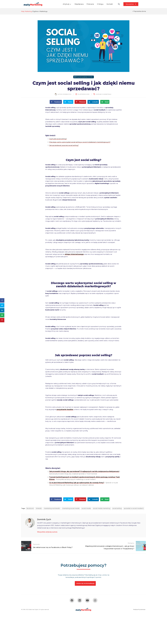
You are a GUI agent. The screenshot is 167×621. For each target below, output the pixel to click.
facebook (30, 508)
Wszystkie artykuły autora (47, 532)
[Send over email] (2, 315)
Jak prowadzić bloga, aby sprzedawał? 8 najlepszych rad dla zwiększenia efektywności (84, 471)
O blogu (100, 4)
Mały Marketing (26, 11)
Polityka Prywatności (139, 609)
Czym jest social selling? (58, 139)
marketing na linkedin (52, 508)
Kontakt (110, 4)
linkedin (39, 508)
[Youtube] (87, 600)
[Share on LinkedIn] (2, 310)
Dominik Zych (67, 94)
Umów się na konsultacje (85, 583)
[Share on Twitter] (2, 305)
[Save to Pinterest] (2, 320)
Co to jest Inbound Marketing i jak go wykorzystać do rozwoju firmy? (76, 483)
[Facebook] (71, 600)
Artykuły (66, 4)
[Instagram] (95, 600)
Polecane (90, 4)
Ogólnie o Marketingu (40, 11)
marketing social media (70, 508)
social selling (117, 508)
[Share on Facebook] (2, 300)
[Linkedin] (79, 600)
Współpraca (79, 4)
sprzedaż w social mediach (134, 508)
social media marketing (101, 508)
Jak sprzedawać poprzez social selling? (64, 145)
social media (86, 508)
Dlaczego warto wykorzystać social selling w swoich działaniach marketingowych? (79, 142)
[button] (130, 4)
